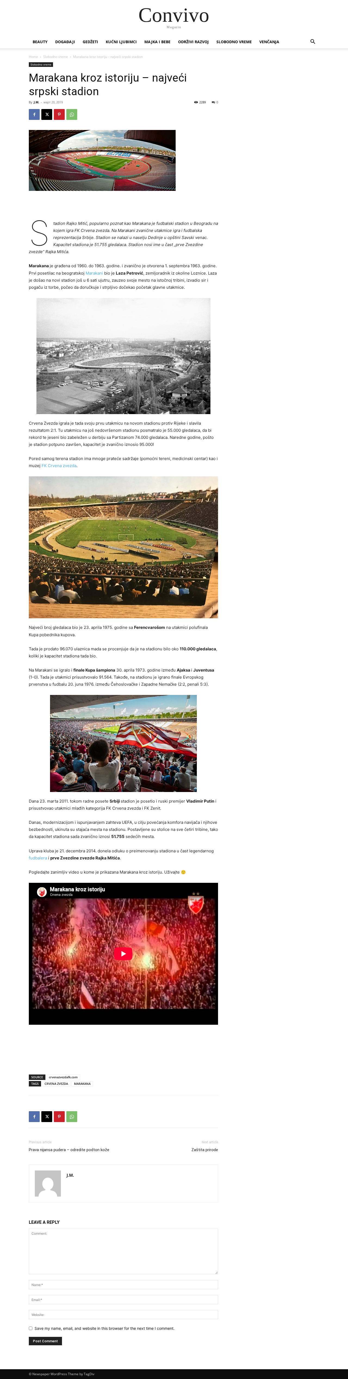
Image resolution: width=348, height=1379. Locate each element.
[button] (312, 42)
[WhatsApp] (71, 114)
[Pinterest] (59, 114)
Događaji (65, 41)
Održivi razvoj (193, 41)
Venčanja (269, 41)
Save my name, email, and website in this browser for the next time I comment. (105, 1328)
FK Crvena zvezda (59, 465)
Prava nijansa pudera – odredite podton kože (69, 1149)
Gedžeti (90, 41)
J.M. (36, 102)
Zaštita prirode (204, 1149)
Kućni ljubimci (121, 41)
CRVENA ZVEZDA (56, 1084)
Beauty (40, 41)
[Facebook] (34, 114)
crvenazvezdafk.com (63, 1077)
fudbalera (38, 858)
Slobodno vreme (234, 41)
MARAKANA (82, 1084)
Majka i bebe (157, 41)
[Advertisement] (123, 206)
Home (33, 56)
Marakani (95, 273)
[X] (46, 114)
